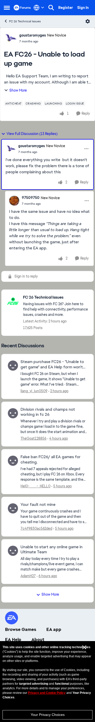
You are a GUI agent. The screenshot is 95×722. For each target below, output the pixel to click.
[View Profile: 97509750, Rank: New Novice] (14, 201)
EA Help (13, 639)
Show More (18, 90)
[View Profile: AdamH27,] (13, 551)
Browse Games (20, 629)
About (37, 639)
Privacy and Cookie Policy (47, 693)
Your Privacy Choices (48, 715)
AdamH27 (28, 576)
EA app (53, 629)
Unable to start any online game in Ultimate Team (52, 549)
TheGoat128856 (33, 438)
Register (65, 7)
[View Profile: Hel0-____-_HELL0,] (13, 461)
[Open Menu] (87, 21)
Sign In (83, 7)
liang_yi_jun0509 (34, 391)
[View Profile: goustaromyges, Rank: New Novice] (10, 38)
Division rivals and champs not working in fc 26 (48, 412)
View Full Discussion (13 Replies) (32, 133)
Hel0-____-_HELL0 (35, 486)
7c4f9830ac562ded (36, 528)
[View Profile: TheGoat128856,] (13, 413)
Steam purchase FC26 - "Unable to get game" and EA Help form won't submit (52, 364)
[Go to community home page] (22, 7)
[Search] (51, 8)
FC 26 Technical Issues (25, 21)
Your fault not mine (38, 504)
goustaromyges (32, 35)
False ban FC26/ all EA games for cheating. (51, 459)
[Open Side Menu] (6, 7)
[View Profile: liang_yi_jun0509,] (13, 365)
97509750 (31, 197)
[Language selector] (38, 8)
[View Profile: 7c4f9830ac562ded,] (13, 508)
